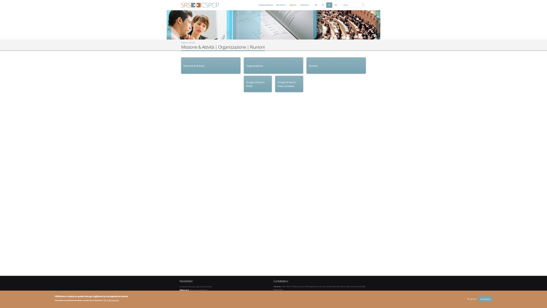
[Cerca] (363, 4)
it (329, 5)
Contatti (304, 5)
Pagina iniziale (266, 5)
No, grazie (472, 298)
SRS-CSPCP (200, 5)
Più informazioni (111, 300)
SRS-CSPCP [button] (280, 5)
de (316, 5)
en (336, 5)
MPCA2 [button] (293, 5)
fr (323, 5)
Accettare (485, 299)
